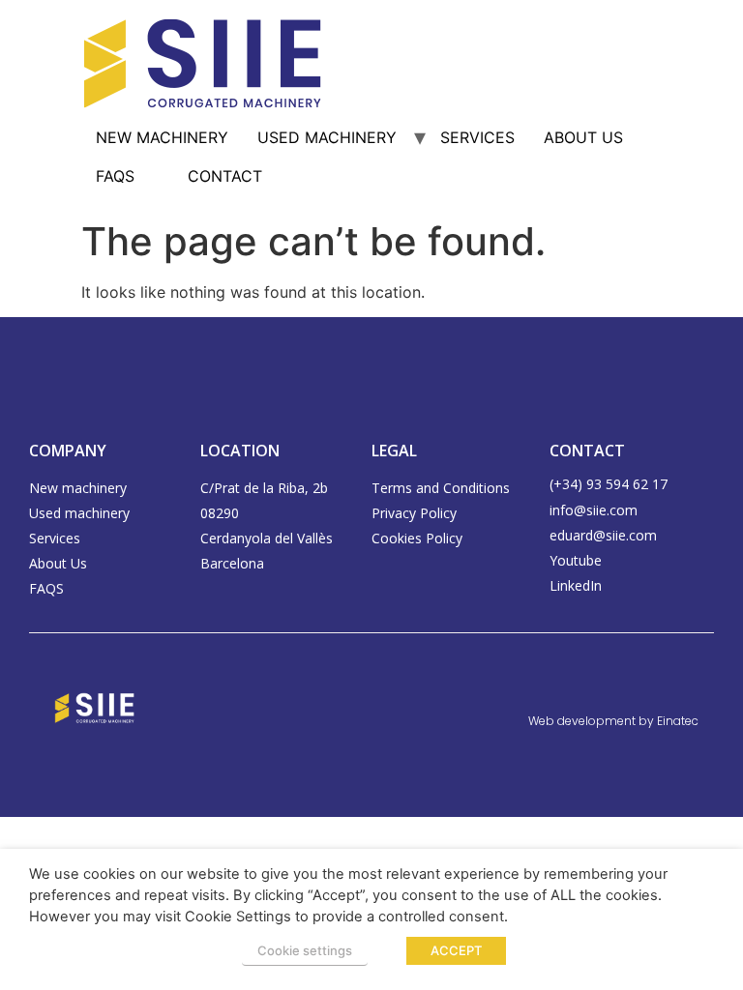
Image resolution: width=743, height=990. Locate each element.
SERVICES (477, 137)
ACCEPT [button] (456, 950)
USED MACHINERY (327, 137)
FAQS (115, 176)
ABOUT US (583, 137)
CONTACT (225, 176)
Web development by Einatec (613, 721)
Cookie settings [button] (304, 950)
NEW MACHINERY (162, 137)
